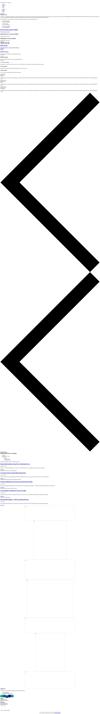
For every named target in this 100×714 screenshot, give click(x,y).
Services (3, 5)
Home (3, 4)
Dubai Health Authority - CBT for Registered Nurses (14, 499)
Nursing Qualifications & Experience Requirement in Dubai (16, 481)
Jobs (3, 6)
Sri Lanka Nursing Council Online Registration (13, 473)
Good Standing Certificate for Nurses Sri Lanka (13, 490)
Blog (3, 7)
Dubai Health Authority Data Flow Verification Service (15, 464)
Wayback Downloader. (57, 712)
